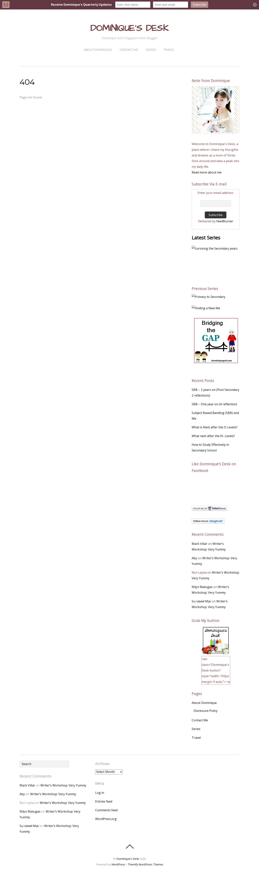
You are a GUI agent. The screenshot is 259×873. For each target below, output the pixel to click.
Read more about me (206, 172)
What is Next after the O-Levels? (215, 427)
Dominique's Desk (128, 859)
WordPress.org (106, 819)
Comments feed (106, 810)
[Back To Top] (129, 846)
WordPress (118, 864)
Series (151, 50)
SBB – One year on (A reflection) (214, 404)
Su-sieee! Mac (201, 601)
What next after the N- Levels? (213, 436)
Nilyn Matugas (202, 587)
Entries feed (103, 801)
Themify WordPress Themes (145, 864)
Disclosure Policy (205, 711)
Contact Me (129, 50)
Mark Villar (199, 544)
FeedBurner (224, 221)
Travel (169, 50)
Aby (194, 558)
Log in (99, 793)
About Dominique (98, 50)
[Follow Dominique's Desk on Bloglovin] (208, 523)
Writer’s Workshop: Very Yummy (63, 785)
